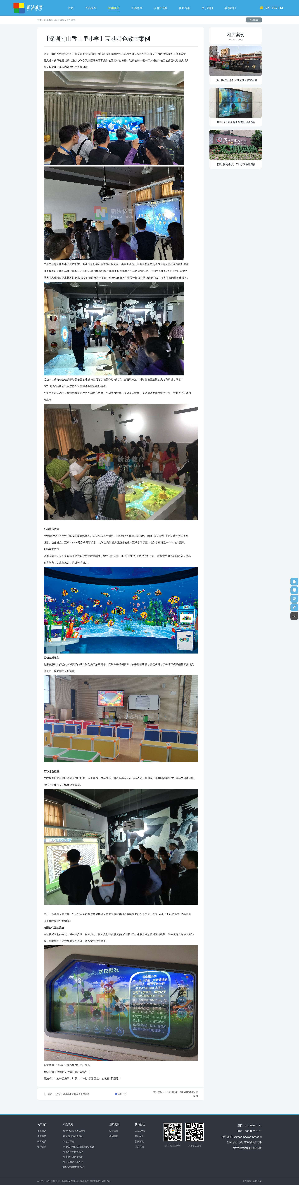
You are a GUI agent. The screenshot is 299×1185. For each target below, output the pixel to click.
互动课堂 (71, 20)
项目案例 (59, 20)
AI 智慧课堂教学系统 (73, 1136)
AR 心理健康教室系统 (73, 1167)
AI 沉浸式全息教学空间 (74, 1131)
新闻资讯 (184, 8)
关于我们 (207, 8)
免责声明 (246, 1181)
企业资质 (41, 1141)
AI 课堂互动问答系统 (73, 1151)
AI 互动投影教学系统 (73, 1161)
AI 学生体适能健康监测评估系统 (78, 1146)
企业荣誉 (41, 1136)
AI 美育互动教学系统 (73, 1156)
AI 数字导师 (68, 1141)
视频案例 (113, 1136)
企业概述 (41, 1131)
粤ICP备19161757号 (100, 1181)
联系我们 (230, 8)
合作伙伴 (41, 1146)
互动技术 (136, 8)
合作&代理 (160, 8)
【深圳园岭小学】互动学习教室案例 (72, 1094)
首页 (71, 8)
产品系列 (91, 8)
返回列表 (253, 20)
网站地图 (257, 1181)
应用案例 (113, 8)
